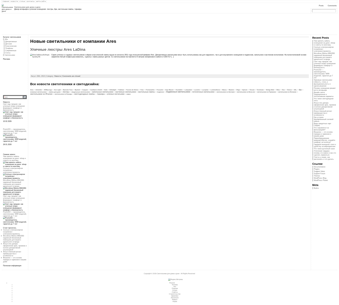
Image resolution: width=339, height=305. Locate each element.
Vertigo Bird (270, 90)
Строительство (174, 294)
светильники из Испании (287, 92)
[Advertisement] (19, 76)
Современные (10, 51)
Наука (175, 301)
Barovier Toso (68, 90)
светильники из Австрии (226, 92)
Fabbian (121, 90)
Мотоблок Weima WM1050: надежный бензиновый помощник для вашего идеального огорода (13, 183)
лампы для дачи (55, 92)
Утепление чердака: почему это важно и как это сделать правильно (325, 153)
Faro (142, 90)
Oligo (238, 90)
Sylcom (244, 90)
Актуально (175, 298)
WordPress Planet (321, 180)
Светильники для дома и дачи (27, 7)
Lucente (197, 90)
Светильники (10, 55)
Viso (283, 90)
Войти (316, 188)
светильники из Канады (63, 94)
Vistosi (289, 90)
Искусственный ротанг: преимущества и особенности (12, 254)
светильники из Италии (41, 94)
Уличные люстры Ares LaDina (57, 49)
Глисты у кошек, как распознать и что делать (324, 158)
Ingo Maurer (169, 90)
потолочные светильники (203, 92)
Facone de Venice (132, 90)
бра (300, 90)
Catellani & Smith (96, 90)
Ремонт (175, 299)
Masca (224, 90)
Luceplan (205, 90)
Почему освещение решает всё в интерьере (325, 89)
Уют (174, 287)
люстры (66, 92)
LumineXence (215, 90)
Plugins (317, 169)
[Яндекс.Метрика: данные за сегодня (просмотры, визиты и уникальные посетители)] (175, 280)
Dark (105, 90)
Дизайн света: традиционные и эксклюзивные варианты (323, 94)
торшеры (101, 94)
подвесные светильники (178, 92)
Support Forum (319, 174)
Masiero (231, 90)
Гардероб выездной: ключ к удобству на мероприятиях (325, 145)
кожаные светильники (38, 92)
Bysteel (77, 90)
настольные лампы (146, 92)
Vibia (278, 90)
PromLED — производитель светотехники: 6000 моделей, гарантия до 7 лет (15, 131)
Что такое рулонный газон (324, 149)
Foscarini (160, 90)
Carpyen (85, 90)
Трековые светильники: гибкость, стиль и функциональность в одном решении (323, 83)
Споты (7, 53)
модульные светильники (81, 92)
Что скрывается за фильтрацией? (321, 129)
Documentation (319, 167)
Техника (175, 285)
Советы (175, 292)
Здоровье (174, 296)
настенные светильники (125, 92)
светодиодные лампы (84, 94)
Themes (317, 176)
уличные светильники (115, 94)
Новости (57, 76)
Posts (321, 6)
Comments (332, 6)
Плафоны (9, 48)
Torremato (260, 90)
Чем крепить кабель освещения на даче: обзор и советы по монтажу (14, 158)
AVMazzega (48, 90)
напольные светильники (102, 92)
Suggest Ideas (319, 171)
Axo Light (57, 90)
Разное (172, 283)
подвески (160, 92)
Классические (11, 46)
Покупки (175, 288)
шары (128, 94)
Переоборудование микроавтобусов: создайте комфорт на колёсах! (324, 140)
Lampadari (188, 90)
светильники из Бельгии (246, 92)
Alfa (6, 39)
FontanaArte (150, 90)
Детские (8, 44)
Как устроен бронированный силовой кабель (323, 119)
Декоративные (11, 42)
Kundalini (179, 90)
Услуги (174, 290)
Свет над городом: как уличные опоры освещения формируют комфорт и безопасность (14, 107)
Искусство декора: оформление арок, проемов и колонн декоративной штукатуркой (15, 247)
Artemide (38, 90)
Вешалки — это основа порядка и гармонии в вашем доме (14, 260)
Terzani (252, 90)
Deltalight (113, 90)
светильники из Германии (266, 92)
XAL (295, 90)
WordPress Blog (320, 178)
